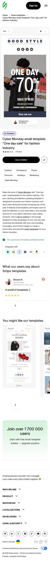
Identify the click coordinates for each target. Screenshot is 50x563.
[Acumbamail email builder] (30, 251)
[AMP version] (9, 31)
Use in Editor (21, 160)
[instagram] (25, 533)
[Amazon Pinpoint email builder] (36, 251)
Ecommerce (22, 170)
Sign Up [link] (33, 5)
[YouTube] (38, 533)
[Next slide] (15, 305)
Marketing (34, 175)
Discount (9, 175)
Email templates (18, 15)
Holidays (21, 175)
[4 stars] (10, 152)
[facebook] (5, 533)
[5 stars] (12, 152)
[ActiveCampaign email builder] (19, 251)
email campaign (31, 229)
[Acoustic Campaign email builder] (7, 251)
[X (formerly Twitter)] (18, 533)
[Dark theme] (45, 31)
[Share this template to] (44, 160)
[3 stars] (8, 152)
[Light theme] (40, 31)
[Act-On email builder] (13, 251)
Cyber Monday (11, 180)
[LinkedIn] (11, 533)
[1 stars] (4, 152)
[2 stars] (6, 152)
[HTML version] (4, 31)
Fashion (8, 170)
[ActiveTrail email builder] (25, 251)
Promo (34, 170)
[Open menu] (45, 5)
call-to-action (22, 217)
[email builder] (5, 5)
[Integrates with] (44, 251)
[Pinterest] (44, 533)
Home (5, 15)
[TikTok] (31, 533)
